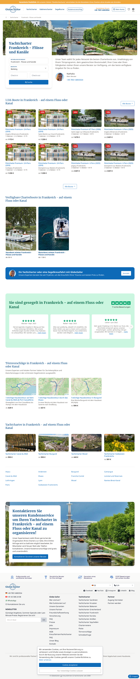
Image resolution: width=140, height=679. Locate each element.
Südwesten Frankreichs (48, 485)
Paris (7, 485)
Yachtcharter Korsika (87, 616)
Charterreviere (85, 625)
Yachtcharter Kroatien (88, 603)
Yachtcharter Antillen (87, 619)
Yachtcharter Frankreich (89, 612)
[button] (31, 9)
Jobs (51, 625)
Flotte (81, 628)
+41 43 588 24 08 (14, 597)
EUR (117, 585)
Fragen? (135, 676)
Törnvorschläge (85, 631)
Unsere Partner (55, 609)
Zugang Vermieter (115, 600)
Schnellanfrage (85, 635)
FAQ (51, 619)
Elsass (40, 476)
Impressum (54, 628)
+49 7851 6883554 (75, 79)
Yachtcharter (14, 17)
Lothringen (10, 480)
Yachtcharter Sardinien (88, 600)
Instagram (112, 590)
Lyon (40, 480)
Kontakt (126, 273)
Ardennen (42, 471)
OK (44, 620)
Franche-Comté (77, 476)
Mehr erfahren (45, 660)
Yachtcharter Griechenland (90, 609)
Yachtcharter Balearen (88, 606)
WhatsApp (12, 600)
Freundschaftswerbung (59, 612)
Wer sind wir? (54, 600)
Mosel (73, 480)
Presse (52, 622)
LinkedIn (123, 590)
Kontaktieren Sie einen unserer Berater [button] (30, 556)
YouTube (100, 590)
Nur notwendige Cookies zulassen (70, 671)
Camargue (108, 471)
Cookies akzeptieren (70, 665)
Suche (29, 82)
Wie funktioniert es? (57, 603)
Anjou (7, 471)
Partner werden (114, 603)
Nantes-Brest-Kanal (112, 480)
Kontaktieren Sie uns (16, 604)
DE (95, 585)
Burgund (75, 471)
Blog (133, 590)
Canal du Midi (11, 476)
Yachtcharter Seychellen (88, 622)
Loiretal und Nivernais (113, 476)
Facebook (89, 590)
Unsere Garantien (56, 606)
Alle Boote (126, 103)
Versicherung (54, 616)
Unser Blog (54, 640)
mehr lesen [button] (42, 333)
